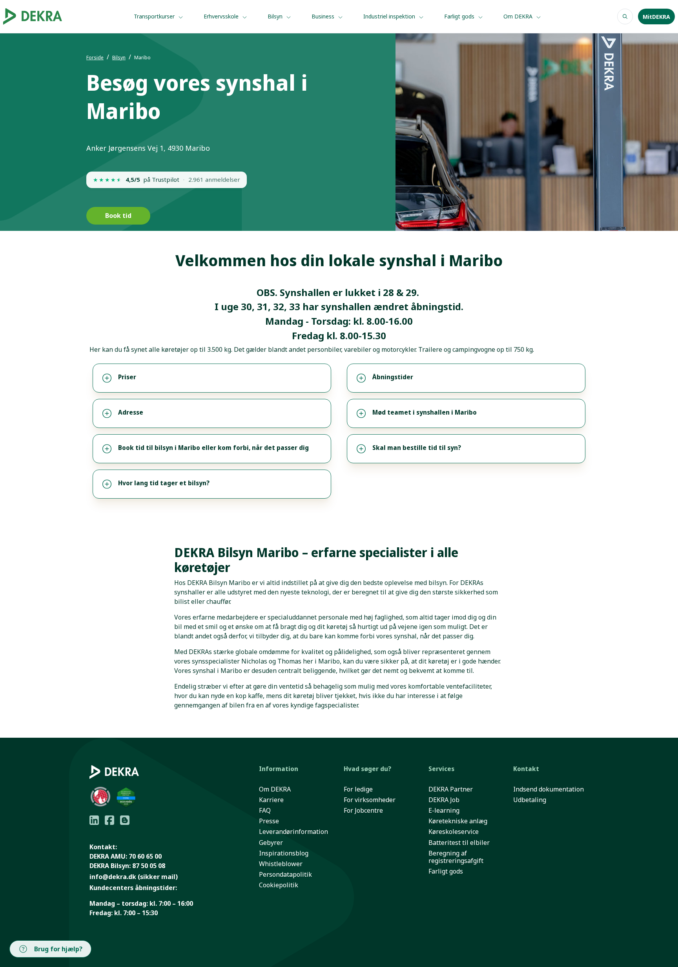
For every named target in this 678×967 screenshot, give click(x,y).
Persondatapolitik (285, 874)
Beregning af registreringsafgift (455, 857)
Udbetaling (529, 800)
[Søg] (625, 16)
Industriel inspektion (390, 16)
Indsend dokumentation (548, 789)
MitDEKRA (656, 16)
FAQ (265, 810)
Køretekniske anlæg (457, 821)
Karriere (271, 800)
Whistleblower (281, 864)
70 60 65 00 (145, 856)
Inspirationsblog (283, 853)
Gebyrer (271, 842)
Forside (95, 57)
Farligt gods (460, 16)
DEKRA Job (443, 800)
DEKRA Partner (450, 789)
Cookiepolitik (278, 885)
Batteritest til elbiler (459, 842)
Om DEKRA (518, 16)
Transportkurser (155, 16)
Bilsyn (276, 16)
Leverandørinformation (293, 831)
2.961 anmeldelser (214, 179)
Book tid (118, 215)
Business (324, 16)
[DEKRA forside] (44, 16)
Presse (269, 821)
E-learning (443, 810)
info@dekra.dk (112, 876)
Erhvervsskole (222, 16)
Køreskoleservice (453, 831)
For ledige (358, 789)
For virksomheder (370, 800)
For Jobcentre (363, 810)
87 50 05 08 (148, 865)
